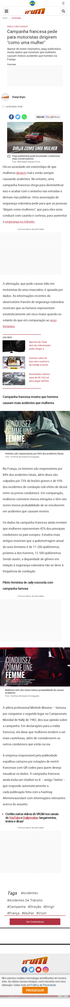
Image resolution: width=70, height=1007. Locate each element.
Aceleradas (16, 18)
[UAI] (32, 3)
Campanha (17, 907)
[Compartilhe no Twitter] (17, 117)
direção (35, 907)
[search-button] (63, 11)
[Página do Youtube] (38, 971)
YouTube (14, 818)
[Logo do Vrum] (35, 12)
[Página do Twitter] (31, 971)
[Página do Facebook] (24, 971)
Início (5, 18)
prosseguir (35, 990)
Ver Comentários (35, 921)
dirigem (21, 173)
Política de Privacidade (43, 985)
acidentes (30, 893)
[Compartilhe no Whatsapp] (24, 117)
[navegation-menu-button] (6, 11)
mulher (29, 913)
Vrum (42, 913)
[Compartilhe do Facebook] (11, 117)
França (14, 913)
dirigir (49, 907)
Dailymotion (30, 818)
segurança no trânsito (19, 222)
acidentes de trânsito (25, 900)
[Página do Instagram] (46, 971)
